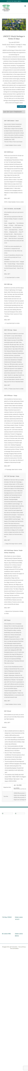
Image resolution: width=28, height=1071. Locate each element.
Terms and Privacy (21, 946)
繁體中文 (19, 1)
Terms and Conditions (14, 948)
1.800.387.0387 (10, 1)
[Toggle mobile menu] (25, 6)
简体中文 (16, 1)
